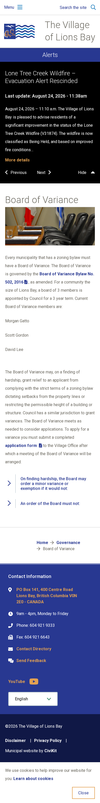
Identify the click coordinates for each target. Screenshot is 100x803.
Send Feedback (31, 660)
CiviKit (50, 750)
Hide (82, 172)
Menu (9, 7)
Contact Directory (33, 648)
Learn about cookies (33, 778)
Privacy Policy (48, 740)
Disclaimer (15, 740)
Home (42, 542)
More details (17, 160)
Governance (68, 542)
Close (83, 792)
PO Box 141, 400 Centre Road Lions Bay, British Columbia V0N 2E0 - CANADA (46, 595)
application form (21, 445)
